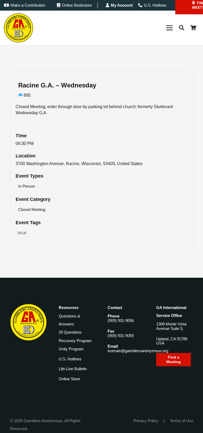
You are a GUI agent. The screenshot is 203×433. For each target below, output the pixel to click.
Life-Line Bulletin (73, 368)
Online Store (69, 379)
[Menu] (169, 27)
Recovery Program (75, 340)
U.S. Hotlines (70, 359)
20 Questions (70, 332)
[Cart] (193, 28)
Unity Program (71, 349)
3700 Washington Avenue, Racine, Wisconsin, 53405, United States (79, 163)
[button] (181, 27)
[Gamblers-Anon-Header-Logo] (18, 27)
